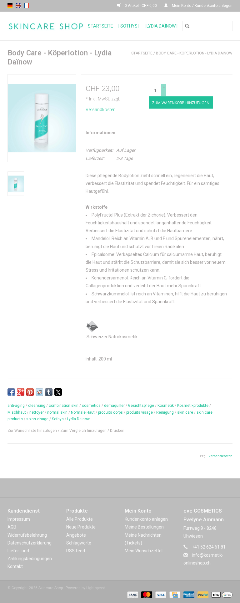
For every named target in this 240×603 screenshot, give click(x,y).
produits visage (139, 412)
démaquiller (114, 405)
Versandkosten (101, 109)
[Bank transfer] (132, 594)
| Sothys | (128, 25)
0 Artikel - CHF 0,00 (141, 5)
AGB (12, 526)
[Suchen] (187, 26)
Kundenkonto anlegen (146, 519)
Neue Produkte (81, 526)
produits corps (110, 412)
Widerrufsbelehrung (27, 535)
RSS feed (75, 550)
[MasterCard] (146, 594)
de (10, 5)
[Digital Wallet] (220, 594)
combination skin (63, 405)
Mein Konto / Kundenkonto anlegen (201, 5)
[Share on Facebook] (11, 392)
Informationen (100, 132)
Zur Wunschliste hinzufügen (33, 430)
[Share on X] (58, 392)
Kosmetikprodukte (192, 405)
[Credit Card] (174, 594)
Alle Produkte (79, 519)
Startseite (100, 25)
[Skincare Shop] (46, 26)
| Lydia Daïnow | (161, 25)
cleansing (36, 405)
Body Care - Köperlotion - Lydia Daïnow (194, 53)
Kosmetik (166, 405)
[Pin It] (30, 392)
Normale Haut (83, 412)
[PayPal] (202, 594)
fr (26, 5)
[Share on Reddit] (39, 392)
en (18, 5)
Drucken (117, 430)
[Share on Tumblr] (48, 392)
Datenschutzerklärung (30, 542)
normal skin (57, 412)
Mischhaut (17, 412)
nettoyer (36, 412)
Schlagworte (78, 542)
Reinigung (165, 412)
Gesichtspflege (141, 405)
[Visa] (160, 594)
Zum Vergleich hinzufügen (84, 430)
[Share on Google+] (20, 392)
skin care (185, 412)
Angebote (76, 535)
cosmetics (91, 405)
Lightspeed (95, 588)
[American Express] (188, 594)
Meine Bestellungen (144, 526)
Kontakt (15, 566)
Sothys (58, 419)
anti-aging (16, 405)
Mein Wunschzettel (143, 550)
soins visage (37, 419)
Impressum (19, 519)
